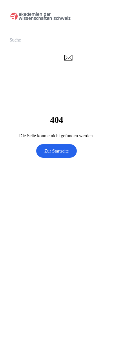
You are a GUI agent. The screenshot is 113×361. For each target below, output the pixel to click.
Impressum (17, 343)
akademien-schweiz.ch (27, 323)
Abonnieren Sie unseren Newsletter (34, 288)
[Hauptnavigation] (100, 16)
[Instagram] (33, 273)
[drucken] (84, 57)
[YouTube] (21, 273)
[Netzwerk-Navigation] (100, 57)
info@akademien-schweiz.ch (33, 254)
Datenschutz (18, 333)
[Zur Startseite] (40, 16)
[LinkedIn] (10, 273)
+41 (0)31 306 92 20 (26, 247)
